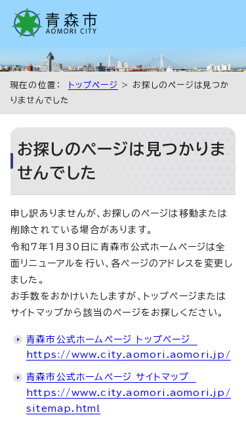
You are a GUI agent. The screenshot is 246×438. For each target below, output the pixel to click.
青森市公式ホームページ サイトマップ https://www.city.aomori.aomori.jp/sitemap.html (128, 392)
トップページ (93, 85)
